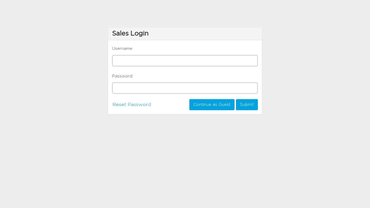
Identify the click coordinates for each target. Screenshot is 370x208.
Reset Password (131, 104)
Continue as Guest (212, 105)
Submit (247, 105)
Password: (122, 76)
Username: (122, 49)
